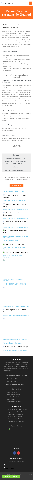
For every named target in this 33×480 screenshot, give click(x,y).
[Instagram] (18, 453)
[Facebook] (14, 453)
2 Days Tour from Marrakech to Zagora (14, 200)
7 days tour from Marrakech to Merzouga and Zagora (15, 236)
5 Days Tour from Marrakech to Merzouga (15, 227)
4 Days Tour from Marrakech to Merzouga (15, 218)
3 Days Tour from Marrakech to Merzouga (15, 209)
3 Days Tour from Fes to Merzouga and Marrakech (14, 248)
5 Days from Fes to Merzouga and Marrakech (13, 280)
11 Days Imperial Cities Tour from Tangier (15, 350)
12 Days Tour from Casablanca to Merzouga (16, 340)
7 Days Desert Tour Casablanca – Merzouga (16, 306)
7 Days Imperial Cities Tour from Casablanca (16, 315)
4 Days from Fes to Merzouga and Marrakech (13, 256)
